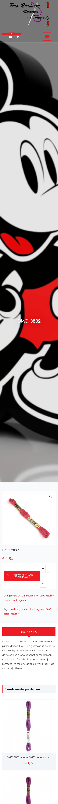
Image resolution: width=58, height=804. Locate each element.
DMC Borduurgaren (28, 595)
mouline (15, 613)
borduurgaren (37, 609)
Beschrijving (29, 631)
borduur (25, 609)
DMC (48, 609)
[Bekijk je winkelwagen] (18, 37)
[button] (50, 496)
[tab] (29, 631)
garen (7, 613)
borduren (14, 609)
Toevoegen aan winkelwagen (23, 576)
